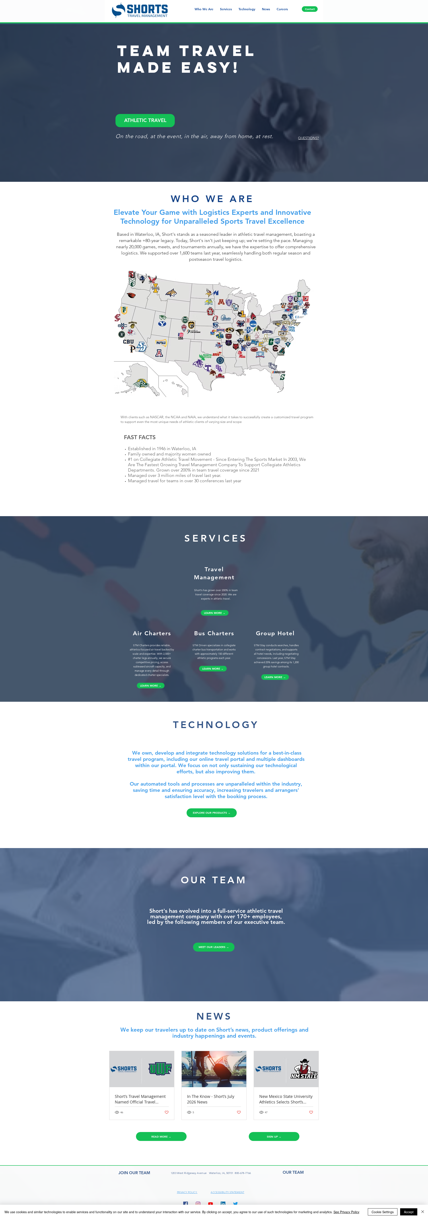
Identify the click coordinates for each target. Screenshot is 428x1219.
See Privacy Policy (346, 1212)
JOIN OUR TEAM (134, 1172)
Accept (409, 1212)
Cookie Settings (383, 1212)
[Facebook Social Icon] (185, 1204)
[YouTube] (210, 1204)
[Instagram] (198, 1204)
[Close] (422, 1211)
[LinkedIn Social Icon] (223, 1204)
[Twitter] (235, 1204)
